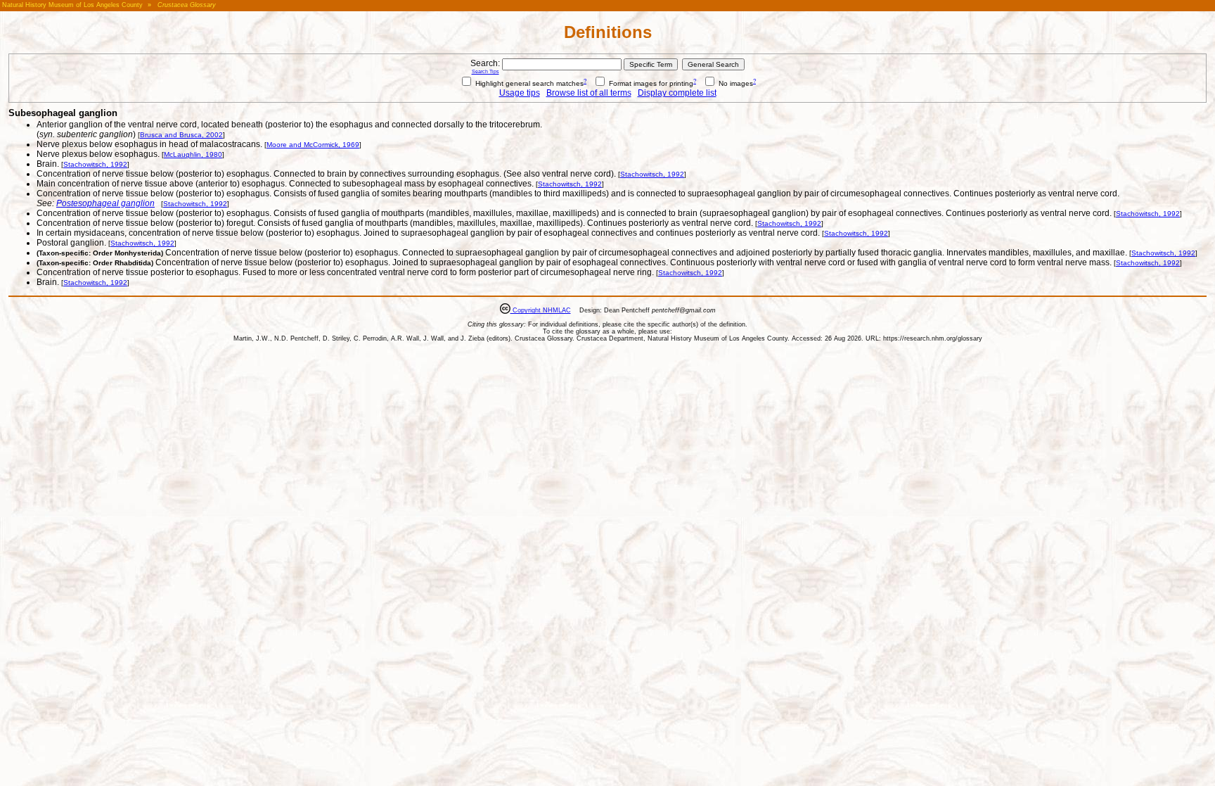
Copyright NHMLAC (540, 310)
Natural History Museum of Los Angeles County (72, 4)
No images (734, 83)
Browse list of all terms (588, 93)
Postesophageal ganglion (105, 203)
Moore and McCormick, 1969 (312, 144)
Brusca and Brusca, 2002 (181, 135)
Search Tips (485, 71)
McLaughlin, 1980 (193, 154)
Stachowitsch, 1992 (95, 164)
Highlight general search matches (528, 83)
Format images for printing (650, 83)
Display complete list (677, 93)
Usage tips (519, 93)
